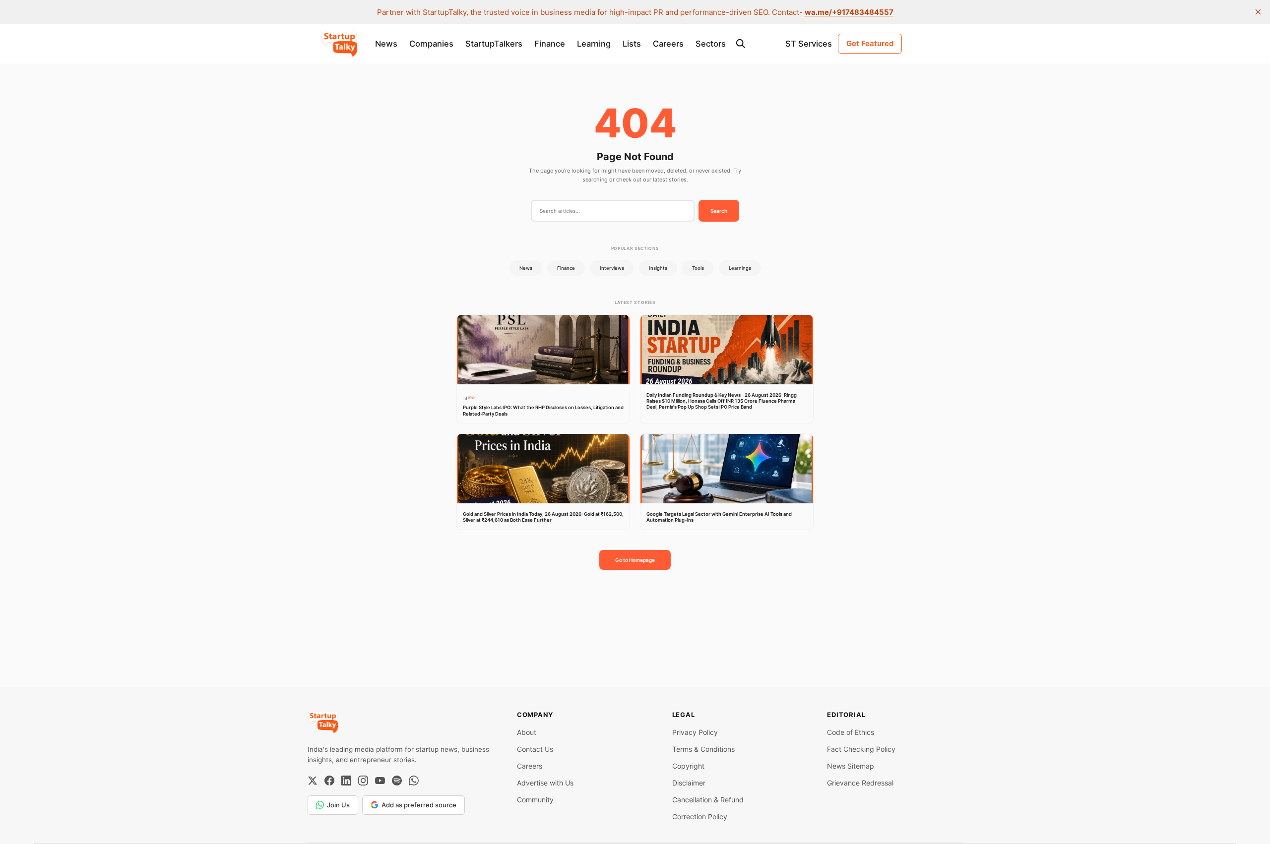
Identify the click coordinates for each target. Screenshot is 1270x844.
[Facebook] (329, 780)
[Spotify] (397, 780)
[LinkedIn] (346, 780)
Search (718, 211)
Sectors (711, 44)
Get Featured (869, 43)
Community (535, 799)
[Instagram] (363, 780)
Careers (668, 44)
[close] (1258, 12)
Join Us (338, 805)
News (386, 44)
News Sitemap (850, 766)
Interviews (612, 268)
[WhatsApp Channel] (414, 780)
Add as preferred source (418, 805)
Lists (632, 44)
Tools (698, 268)
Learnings (740, 268)
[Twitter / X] (313, 780)
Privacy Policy (695, 732)
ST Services (808, 44)
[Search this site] (741, 44)
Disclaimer (688, 783)
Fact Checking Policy (861, 749)
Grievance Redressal (860, 783)
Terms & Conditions (703, 749)
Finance (549, 44)
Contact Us (535, 749)
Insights (658, 268)
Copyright (688, 766)
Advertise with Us (545, 783)
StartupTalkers (493, 44)
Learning (594, 44)
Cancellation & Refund (708, 799)
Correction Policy (699, 816)
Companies (431, 44)
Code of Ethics (850, 732)
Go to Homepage (635, 560)
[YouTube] (380, 780)
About (526, 732)
